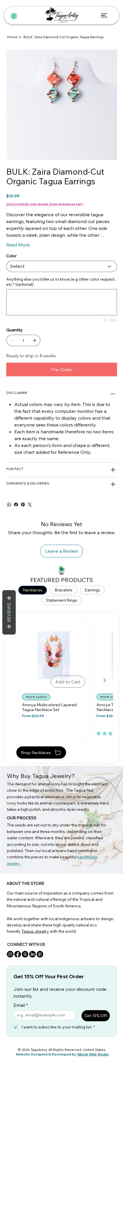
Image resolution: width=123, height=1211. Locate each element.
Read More (18, 245)
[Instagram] (10, 954)
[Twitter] (30, 504)
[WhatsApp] (9, 504)
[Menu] (104, 15)
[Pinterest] (23, 504)
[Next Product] (104, 680)
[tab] (32, 590)
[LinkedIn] (32, 954)
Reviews (9, 612)
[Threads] (25, 954)
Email (20, 1005)
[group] (61, 680)
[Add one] (34, 340)
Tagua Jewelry (35, 931)
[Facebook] (16, 504)
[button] (14, 16)
